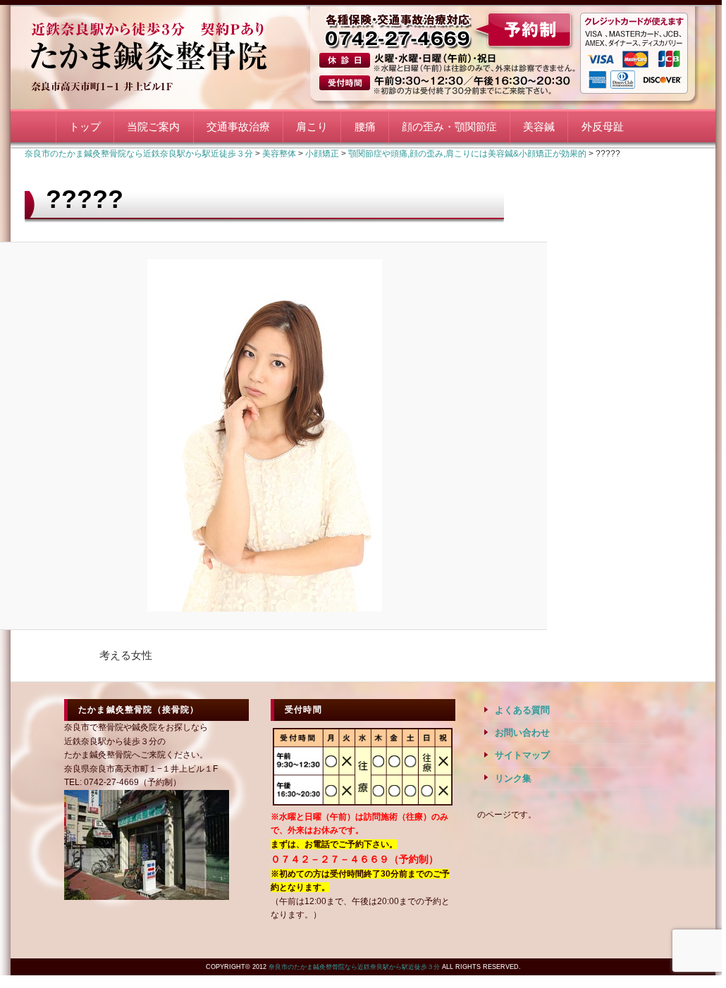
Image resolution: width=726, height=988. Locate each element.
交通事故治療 (238, 126)
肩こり (312, 126)
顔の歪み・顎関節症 (449, 126)
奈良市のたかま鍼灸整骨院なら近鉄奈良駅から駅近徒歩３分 (166, 54)
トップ (85, 126)
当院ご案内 (153, 126)
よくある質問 (522, 710)
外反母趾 (603, 126)
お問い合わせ (522, 732)
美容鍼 (539, 126)
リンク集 (513, 778)
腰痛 (365, 126)
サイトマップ (522, 755)
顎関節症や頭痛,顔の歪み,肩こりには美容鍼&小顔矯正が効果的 (467, 154)
